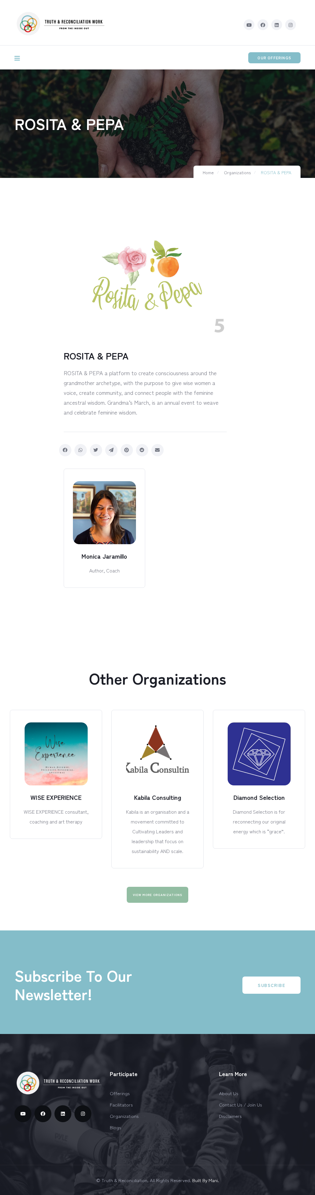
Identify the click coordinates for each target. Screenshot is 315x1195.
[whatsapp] (80, 450)
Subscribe (271, 985)
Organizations (237, 172)
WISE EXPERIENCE (56, 797)
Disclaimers (230, 1116)
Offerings (120, 1093)
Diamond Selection (259, 797)
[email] (157, 450)
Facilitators (121, 1104)
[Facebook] (65, 450)
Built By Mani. (205, 1180)
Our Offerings (274, 57)
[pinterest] (127, 450)
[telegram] (111, 450)
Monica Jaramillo (104, 556)
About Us (228, 1093)
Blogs (115, 1127)
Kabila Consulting (157, 797)
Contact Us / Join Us (240, 1104)
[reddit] (142, 450)
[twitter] (96, 450)
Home (208, 172)
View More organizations (157, 894)
